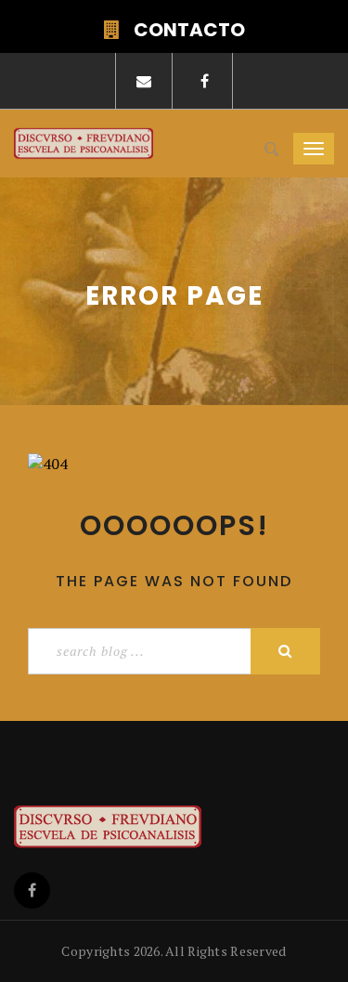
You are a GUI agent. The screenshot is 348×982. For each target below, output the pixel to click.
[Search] (271, 149)
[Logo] (158, 827)
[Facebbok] (32, 890)
